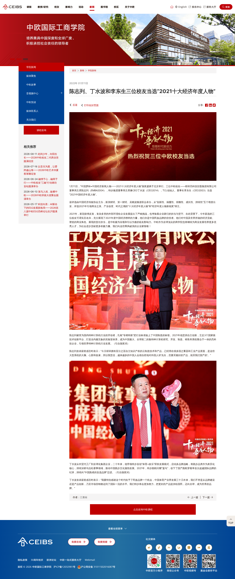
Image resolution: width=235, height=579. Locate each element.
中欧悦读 (31, 102)
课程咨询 (41, 130)
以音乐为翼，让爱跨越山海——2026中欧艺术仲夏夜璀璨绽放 (41, 170)
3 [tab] (25, 59)
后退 (75, 104)
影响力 (69, 6)
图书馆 (104, 6)
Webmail (90, 559)
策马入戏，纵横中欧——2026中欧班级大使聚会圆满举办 (41, 195)
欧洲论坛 (51, 559)
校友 (56, 6)
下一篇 (206, 497)
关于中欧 (130, 6)
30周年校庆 (37, 559)
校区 (116, 6)
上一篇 (194, 497)
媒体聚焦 (31, 75)
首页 (74, 70)
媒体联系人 (32, 110)
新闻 (92, 6)
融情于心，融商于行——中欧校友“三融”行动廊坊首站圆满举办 (41, 183)
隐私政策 (22, 559)
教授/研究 (43, 6)
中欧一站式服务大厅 (70, 559)
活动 (81, 6)
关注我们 (31, 119)
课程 (29, 6)
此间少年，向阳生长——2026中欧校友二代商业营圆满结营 (41, 157)
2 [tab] (19, 59)
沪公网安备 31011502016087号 (98, 566)
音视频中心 (32, 93)
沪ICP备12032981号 (64, 566)
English (182, 6)
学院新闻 (31, 67)
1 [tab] (12, 59)
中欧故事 (31, 84)
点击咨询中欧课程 (143, 509)
